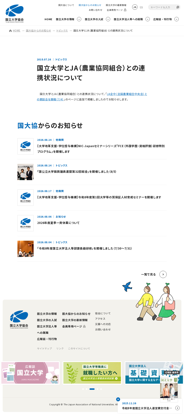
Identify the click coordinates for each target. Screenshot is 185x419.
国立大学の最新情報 (116, 5)
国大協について (66, 5)
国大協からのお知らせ (90, 5)
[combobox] (164, 7)
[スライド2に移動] (86, 389)
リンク (60, 348)
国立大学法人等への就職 (47, 329)
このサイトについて (79, 348)
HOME (16, 30)
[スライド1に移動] (83, 389)
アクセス (100, 318)
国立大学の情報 (47, 314)
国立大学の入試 (47, 320)
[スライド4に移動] (97, 389)
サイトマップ (44, 348)
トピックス (62, 30)
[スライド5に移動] (101, 389)
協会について (103, 313)
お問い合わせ (95, 10)
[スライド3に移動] (92, 389)
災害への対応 (103, 324)
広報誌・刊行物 (47, 339)
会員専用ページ (115, 10)
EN (141, 6)
